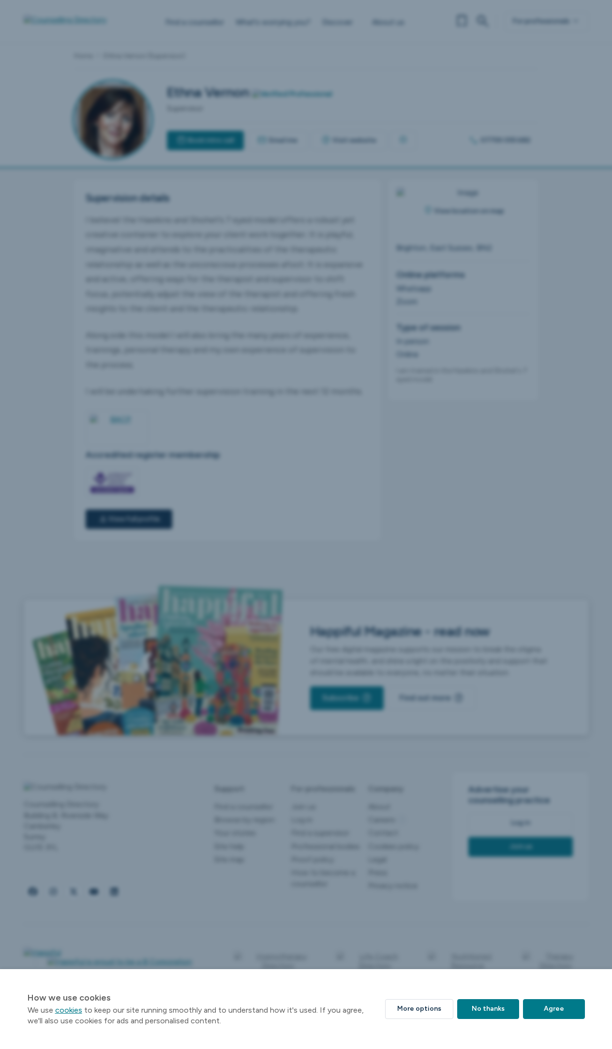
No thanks (488, 1008)
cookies (68, 1010)
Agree (554, 1008)
